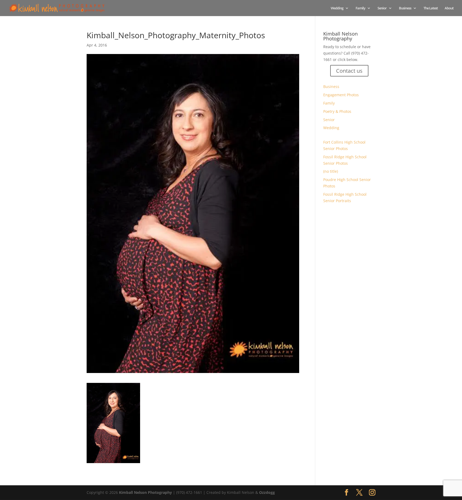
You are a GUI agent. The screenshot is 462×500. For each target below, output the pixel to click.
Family (360, 8)
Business (405, 8)
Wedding (337, 8)
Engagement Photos (341, 94)
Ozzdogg (267, 492)
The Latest (431, 8)
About (449, 8)
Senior (382, 8)
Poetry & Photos (337, 111)
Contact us (349, 70)
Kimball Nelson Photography (145, 492)
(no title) (330, 171)
